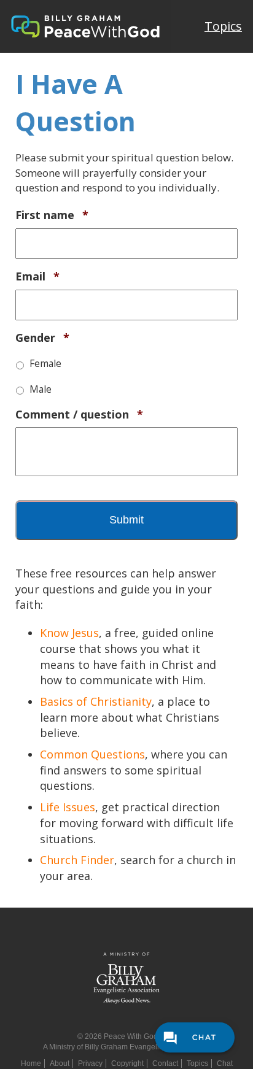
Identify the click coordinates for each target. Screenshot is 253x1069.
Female (45, 363)
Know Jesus (69, 632)
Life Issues (67, 807)
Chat (225, 1063)
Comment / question (79, 414)
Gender (42, 338)
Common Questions (92, 754)
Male (40, 389)
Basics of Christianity (96, 701)
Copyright (127, 1063)
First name (51, 215)
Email (37, 276)
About (59, 1063)
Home (31, 1063)
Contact (165, 1063)
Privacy (90, 1063)
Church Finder (77, 859)
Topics (223, 26)
